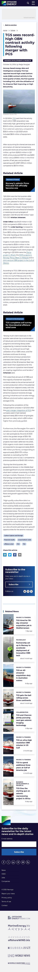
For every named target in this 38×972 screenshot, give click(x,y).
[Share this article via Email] (19, 554)
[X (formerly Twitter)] (8, 862)
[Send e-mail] (23, 862)
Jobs (3, 878)
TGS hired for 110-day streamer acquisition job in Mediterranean (23, 624)
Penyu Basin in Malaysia (19, 258)
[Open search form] (28, 3)
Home (5, 30)
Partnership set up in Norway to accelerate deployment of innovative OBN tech (23, 649)
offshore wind (8, 544)
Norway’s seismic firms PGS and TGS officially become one (17, 185)
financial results (9, 540)
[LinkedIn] (24, 591)
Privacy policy (7, 898)
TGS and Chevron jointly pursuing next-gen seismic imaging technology (23, 720)
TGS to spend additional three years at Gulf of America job (23, 766)
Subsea (13, 30)
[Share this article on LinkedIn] (5, 554)
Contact (4, 905)
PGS (18, 544)
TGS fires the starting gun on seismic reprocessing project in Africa (23, 793)
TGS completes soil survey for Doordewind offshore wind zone (19, 325)
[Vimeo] (18, 862)
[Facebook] (28, 591)
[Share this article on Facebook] (14, 554)
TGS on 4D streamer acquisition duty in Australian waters (23, 675)
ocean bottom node (24, 540)
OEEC (4, 874)
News (4, 870)
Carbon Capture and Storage (13, 536)
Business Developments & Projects (17, 60)
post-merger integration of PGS (18, 410)
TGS (14, 118)
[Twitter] (31, 591)
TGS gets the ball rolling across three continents (23, 697)
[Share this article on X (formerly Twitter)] (10, 554)
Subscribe (13, 584)
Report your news (8, 894)
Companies (6, 881)
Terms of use (6, 901)
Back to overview (11, 25)
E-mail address (7, 839)
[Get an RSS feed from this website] (28, 862)
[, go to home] (9, 3)
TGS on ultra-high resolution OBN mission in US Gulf (24, 744)
